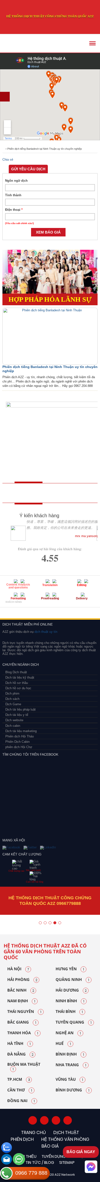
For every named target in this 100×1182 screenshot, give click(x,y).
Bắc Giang (21, 1022)
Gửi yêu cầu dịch (28, 169)
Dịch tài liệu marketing (21, 731)
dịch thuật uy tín (45, 632)
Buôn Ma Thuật (23, 1067)
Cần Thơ (19, 1090)
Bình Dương (72, 1090)
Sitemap (67, 1162)
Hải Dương (71, 990)
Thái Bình (69, 1011)
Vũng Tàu (69, 1079)
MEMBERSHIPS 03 (42, 610)
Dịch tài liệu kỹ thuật (19, 677)
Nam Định (21, 1001)
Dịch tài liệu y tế (16, 715)
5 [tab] (59, 922)
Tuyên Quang (74, 1022)
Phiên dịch (22, 1139)
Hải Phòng (22, 979)
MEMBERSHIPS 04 (61, 610)
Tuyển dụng (54, 1156)
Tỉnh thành (13, 195)
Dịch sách (12, 699)
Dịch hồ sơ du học (18, 688)
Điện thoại (14, 209)
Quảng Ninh (72, 979)
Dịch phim (12, 693)
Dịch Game (13, 704)
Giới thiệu (26, 1156)
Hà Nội (18, 969)
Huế (63, 1043)
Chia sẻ (7, 159)
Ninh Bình (70, 1001)
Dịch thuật (66, 1132)
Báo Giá (50, 1146)
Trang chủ (33, 1132)
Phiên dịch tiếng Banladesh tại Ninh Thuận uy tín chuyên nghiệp (44, 148)
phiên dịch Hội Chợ (18, 747)
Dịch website (14, 720)
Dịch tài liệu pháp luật (20, 709)
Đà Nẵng (20, 1054)
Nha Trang (71, 1065)
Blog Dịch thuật (16, 672)
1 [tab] (40, 922)
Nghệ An (68, 1033)
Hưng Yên (70, 969)
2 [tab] (45, 922)
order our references (57, 493)
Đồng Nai (21, 1101)
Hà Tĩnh (19, 1043)
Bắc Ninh (20, 990)
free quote (20, 493)
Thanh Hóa (22, 1033)
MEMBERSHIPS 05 (86, 610)
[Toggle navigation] (92, 43)
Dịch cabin (12, 726)
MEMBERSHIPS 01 (10, 610)
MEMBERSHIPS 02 (27, 610)
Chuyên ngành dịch (20, 664)
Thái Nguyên (24, 1011)
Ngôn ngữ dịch (16, 180)
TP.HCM (18, 1079)
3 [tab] (50, 922)
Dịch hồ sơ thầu (16, 683)
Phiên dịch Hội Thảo (19, 736)
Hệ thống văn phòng (65, 1139)
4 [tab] (54, 922)
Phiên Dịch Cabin (17, 742)
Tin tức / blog (39, 1162)
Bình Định (70, 1054)
